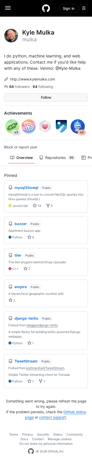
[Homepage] (46, 8)
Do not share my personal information (46, 444)
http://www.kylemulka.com (32, 79)
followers (20, 86)
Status (57, 434)
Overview (24, 157)
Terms (13, 434)
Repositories (59, 157)
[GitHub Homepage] (31, 451)
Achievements (18, 113)
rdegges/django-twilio (42, 325)
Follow (46, 97)
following (43, 86)
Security (43, 434)
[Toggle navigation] (8, 8)
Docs (24, 439)
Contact (38, 439)
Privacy (27, 434)
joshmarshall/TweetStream (45, 368)
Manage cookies (60, 439)
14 (39, 206)
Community (74, 434)
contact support (52, 417)
